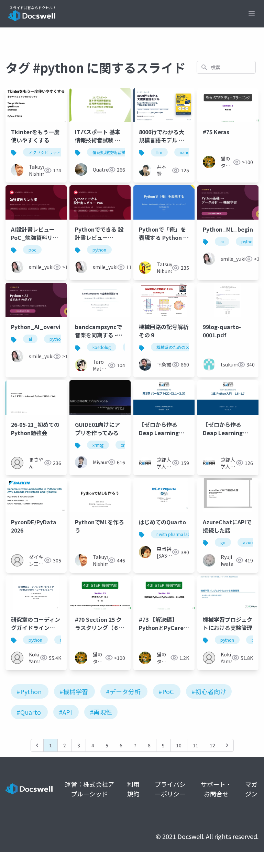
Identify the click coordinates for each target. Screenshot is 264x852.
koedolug (101, 347)
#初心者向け (208, 691)
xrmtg (97, 445)
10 (179, 745)
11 (195, 745)
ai (222, 241)
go (223, 542)
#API (65, 712)
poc (32, 250)
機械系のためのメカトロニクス (185, 347)
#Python (29, 691)
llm (159, 152)
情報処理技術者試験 (111, 152)
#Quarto (28, 712)
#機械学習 (73, 691)
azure (248, 542)
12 (212, 745)
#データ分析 (123, 691)
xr (122, 445)
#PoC (166, 691)
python (99, 250)
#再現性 (101, 712)
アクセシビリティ (45, 152)
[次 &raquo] (227, 745)
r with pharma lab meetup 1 (182, 534)
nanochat (189, 152)
